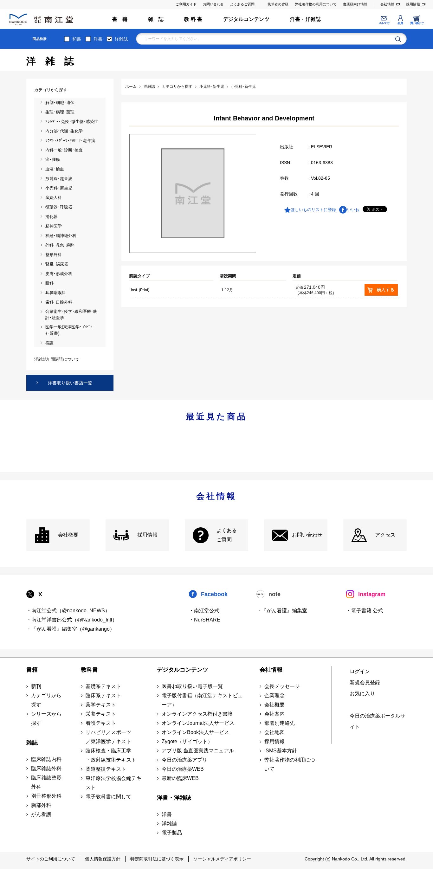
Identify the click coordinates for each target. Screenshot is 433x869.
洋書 (98, 39)
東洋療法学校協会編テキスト (113, 783)
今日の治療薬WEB (183, 769)
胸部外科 (41, 805)
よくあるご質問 (242, 4)
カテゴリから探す (46, 700)
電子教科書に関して (108, 796)
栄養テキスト (101, 714)
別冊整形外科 (46, 796)
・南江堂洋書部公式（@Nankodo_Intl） (71, 619)
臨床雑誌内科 (46, 759)
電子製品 (172, 832)
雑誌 (32, 742)
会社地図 (274, 732)
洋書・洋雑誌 (305, 19)
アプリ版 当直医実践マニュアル (198, 750)
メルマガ (383, 23)
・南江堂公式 (204, 610)
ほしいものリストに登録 (313, 209)
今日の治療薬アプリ (184, 760)
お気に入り (362, 693)
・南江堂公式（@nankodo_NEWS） (68, 610)
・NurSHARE (204, 619)
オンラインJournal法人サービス (198, 723)
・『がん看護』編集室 (281, 610)
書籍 (32, 669)
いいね (353, 209)
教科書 (89, 669)
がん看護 (41, 814)
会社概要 (68, 534)
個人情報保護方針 (102, 858)
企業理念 (274, 695)
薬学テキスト (101, 704)
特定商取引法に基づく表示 (157, 858)
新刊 (36, 686)
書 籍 (120, 19)
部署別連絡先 (279, 723)
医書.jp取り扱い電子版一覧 (192, 686)
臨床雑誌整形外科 (46, 782)
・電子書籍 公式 (364, 610)
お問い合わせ (213, 4)
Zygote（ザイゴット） (187, 741)
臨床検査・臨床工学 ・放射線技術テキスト (111, 755)
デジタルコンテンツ (246, 19)
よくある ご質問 (227, 535)
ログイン (360, 671)
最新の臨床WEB (180, 778)
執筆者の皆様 (278, 4)
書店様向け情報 (355, 4)
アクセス (385, 534)
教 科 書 (193, 19)
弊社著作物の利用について (316, 4)
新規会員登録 (365, 682)
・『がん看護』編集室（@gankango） (70, 629)
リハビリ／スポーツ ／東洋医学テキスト (108, 737)
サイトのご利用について (50, 858)
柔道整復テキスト (106, 769)
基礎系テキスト (103, 686)
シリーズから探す (46, 718)
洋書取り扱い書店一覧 (70, 382)
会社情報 (387, 4)
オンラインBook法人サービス (195, 732)
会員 (400, 23)
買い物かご (417, 23)
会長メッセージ (282, 686)
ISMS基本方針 (280, 750)
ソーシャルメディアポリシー (222, 858)
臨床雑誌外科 (46, 768)
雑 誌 (156, 19)
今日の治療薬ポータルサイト (377, 721)
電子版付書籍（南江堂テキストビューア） (202, 700)
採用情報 (413, 4)
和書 (76, 39)
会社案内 (274, 714)
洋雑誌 (121, 39)
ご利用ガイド (186, 4)
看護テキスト (101, 723)
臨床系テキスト (103, 695)
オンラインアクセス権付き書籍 (197, 714)
